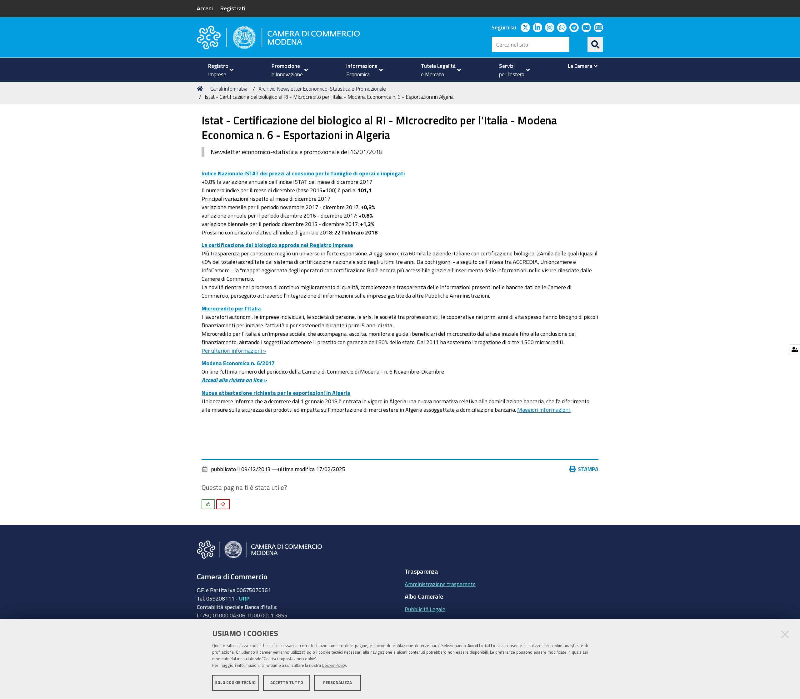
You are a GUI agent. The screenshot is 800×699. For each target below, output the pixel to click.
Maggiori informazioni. (544, 409)
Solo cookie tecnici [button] (236, 683)
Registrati (232, 8)
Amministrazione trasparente (440, 584)
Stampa (588, 469)
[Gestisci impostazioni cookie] (794, 349)
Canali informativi (228, 88)
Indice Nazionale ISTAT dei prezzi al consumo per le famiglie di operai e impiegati (303, 173)
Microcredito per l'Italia (231, 308)
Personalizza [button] (337, 683)
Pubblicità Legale (425, 609)
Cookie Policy (334, 665)
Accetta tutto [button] (286, 683)
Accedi (205, 8)
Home (201, 89)
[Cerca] (595, 44)
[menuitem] (218, 70)
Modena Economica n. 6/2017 (238, 363)
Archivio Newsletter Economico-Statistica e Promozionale (322, 88)
